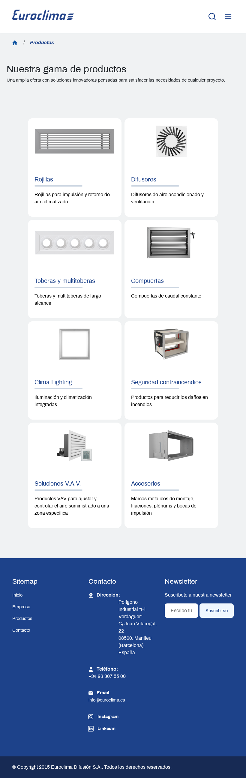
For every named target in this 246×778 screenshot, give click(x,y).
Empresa (21, 606)
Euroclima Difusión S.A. (76, 767)
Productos (22, 618)
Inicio (17, 595)
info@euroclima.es (106, 700)
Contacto (21, 630)
